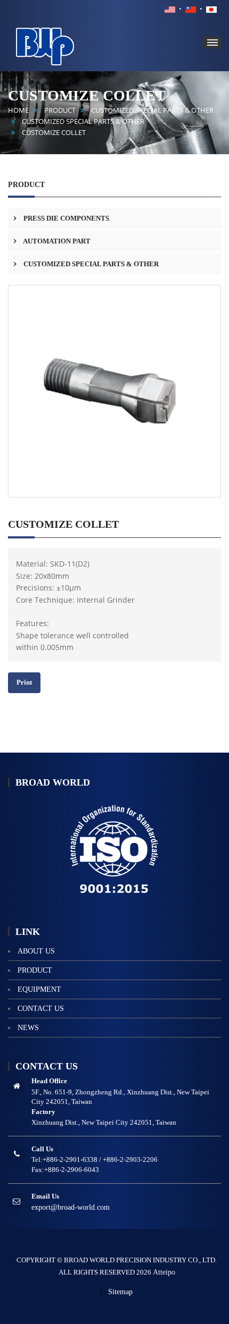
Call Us (42, 1149)
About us (36, 951)
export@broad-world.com (70, 1207)
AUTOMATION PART (56, 241)
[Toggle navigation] (212, 42)
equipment (39, 989)
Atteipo (164, 1272)
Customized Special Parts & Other (83, 121)
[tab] (114, 218)
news (28, 1028)
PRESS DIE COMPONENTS (65, 218)
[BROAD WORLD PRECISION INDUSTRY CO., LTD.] (61, 44)
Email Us (45, 1196)
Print (24, 682)
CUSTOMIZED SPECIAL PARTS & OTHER (152, 110)
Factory (43, 1112)
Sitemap (120, 1292)
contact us (41, 1009)
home (18, 110)
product (60, 110)
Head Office (49, 1081)
